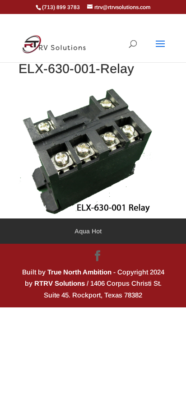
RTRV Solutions (59, 283)
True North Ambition (79, 272)
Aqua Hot (88, 231)
